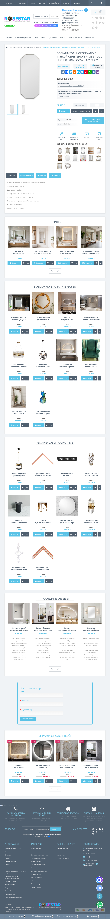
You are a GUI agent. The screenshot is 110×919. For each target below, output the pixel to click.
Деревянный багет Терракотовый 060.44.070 (43, 568)
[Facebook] (104, 18)
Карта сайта (9, 891)
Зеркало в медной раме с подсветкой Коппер (67, 252)
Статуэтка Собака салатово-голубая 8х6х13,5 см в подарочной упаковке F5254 (43, 412)
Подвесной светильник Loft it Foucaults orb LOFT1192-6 (43, 365)
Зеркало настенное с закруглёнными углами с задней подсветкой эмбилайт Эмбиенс (91, 766)
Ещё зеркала (89, 38)
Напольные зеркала (37, 852)
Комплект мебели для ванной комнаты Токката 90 (91, 319)
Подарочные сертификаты (13, 897)
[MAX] (99, 879)
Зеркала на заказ (36, 874)
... (97, 38)
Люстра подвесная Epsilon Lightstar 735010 (19, 475)
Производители (10, 894)
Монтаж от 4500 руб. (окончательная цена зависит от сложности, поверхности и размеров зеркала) (80, 92)
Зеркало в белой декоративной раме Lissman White (19, 568)
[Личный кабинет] (102, 3)
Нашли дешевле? (80, 105)
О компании (10, 3)
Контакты (76, 3)
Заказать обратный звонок (46, 22)
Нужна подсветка (63, 83)
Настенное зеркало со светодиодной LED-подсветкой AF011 (18, 319)
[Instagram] (93, 18)
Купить (15, 331)
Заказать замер (28, 719)
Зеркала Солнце (36, 861)
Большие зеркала (36, 848)
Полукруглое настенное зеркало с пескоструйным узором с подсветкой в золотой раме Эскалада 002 (67, 365)
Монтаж (42, 3)
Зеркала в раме (40, 38)
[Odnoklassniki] (96, 23)
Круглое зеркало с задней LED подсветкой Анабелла (43, 766)
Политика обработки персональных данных (12, 877)
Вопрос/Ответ (9, 888)
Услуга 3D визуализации (46, 25)
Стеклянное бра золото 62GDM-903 (91, 521)
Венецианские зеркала (38, 858)
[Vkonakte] (96, 18)
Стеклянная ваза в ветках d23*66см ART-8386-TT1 (91, 475)
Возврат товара (10, 884)
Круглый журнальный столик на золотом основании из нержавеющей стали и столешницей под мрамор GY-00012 (43, 521)
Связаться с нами (10, 881)
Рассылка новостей (63, 858)
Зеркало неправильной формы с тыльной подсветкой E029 (67, 319)
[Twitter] (100, 23)
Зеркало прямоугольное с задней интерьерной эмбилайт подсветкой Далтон (19, 766)
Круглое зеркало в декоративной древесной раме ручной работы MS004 (43, 319)
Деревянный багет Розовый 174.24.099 (43, 475)
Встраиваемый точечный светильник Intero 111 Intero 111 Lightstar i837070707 (67, 475)
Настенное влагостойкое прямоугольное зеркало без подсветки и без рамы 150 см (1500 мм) (19, 252)
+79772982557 (68, 18)
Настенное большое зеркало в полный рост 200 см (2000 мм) (91, 252)
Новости (66, 3)
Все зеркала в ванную (38, 865)
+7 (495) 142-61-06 (71, 13)
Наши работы (54, 3)
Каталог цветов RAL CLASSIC (14, 848)
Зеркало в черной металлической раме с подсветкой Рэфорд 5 (19, 629)
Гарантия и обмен (11, 861)
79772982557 (69, 15)
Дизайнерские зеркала (57, 38)
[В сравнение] (28, 263)
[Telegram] (100, 18)
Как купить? (55, 176)
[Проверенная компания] (8, 806)
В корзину (15, 263)
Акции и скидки (36, 887)
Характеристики (26, 176)
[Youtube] (93, 23)
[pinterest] (96, 28)
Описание (11, 176)
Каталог (9, 38)
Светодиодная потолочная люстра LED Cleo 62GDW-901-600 (19, 365)
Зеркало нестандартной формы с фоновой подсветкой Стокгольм (67, 629)
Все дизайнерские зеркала (39, 855)
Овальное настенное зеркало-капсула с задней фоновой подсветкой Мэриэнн (67, 766)
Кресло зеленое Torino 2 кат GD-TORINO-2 (91, 365)
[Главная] (7, 47)
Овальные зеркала (37, 884)
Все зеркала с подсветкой (39, 871)
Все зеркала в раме (37, 868)
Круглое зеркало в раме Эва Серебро (67, 521)
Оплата (32, 3)
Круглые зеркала (36, 877)
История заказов (62, 852)
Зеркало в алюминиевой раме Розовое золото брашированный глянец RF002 (91, 629)
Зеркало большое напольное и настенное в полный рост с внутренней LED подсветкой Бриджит (43, 629)
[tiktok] (93, 28)
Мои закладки (61, 855)
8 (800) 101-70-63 (70, 20)
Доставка (22, 3)
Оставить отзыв (98, 66)
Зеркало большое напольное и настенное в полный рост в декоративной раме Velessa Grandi (19, 412)
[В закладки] (24, 263)
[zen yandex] (103, 23)
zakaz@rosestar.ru (71, 23)
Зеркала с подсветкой (23, 38)
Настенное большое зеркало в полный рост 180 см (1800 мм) (43, 252)
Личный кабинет (62, 848)
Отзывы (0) (41, 176)
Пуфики (33, 881)
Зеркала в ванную (75, 38)
